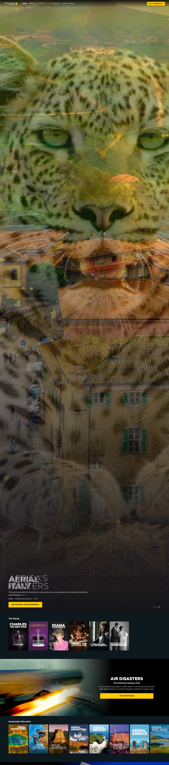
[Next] (165, 739)
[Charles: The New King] (18, 635)
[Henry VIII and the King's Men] (79, 635)
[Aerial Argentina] (79, 738)
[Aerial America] (58, 738)
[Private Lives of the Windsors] (119, 635)
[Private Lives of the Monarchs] (99, 635)
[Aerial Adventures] (18, 738)
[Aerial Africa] (38, 738)
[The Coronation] (38, 635)
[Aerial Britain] (99, 738)
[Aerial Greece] (139, 738)
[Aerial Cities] (119, 738)
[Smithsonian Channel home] (11, 3)
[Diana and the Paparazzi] (58, 635)
